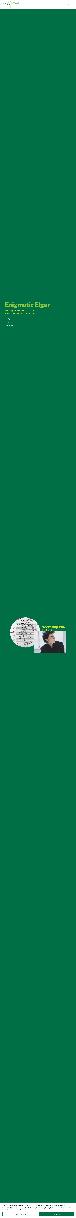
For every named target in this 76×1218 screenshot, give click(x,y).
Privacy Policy (48, 1209)
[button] (69, 4)
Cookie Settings (21, 1214)
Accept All (57, 1214)
